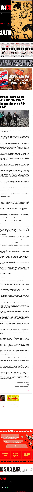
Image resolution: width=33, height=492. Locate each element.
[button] (31, 2)
